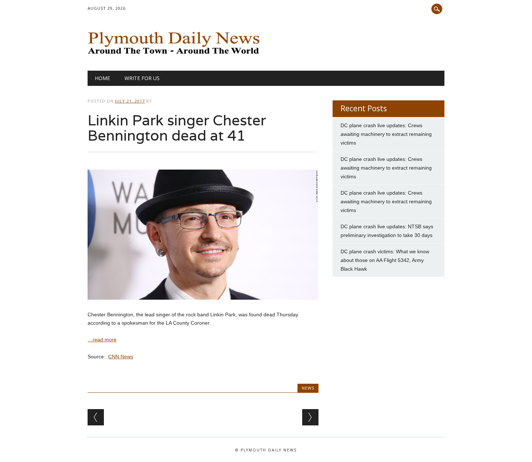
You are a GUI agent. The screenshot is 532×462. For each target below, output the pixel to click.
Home (102, 78)
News (308, 388)
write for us (142, 78)
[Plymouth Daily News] (175, 56)
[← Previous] (96, 417)
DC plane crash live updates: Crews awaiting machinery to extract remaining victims (386, 134)
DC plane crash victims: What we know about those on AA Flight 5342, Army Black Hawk (385, 260)
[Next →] (310, 417)
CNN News (120, 356)
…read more (102, 339)
